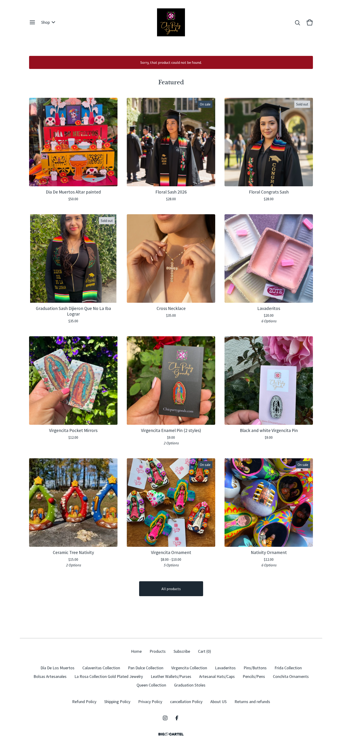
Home (136, 651)
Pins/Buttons (255, 667)
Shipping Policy (117, 701)
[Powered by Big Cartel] (171, 734)
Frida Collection (288, 667)
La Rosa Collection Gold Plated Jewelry (108, 676)
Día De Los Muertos (57, 667)
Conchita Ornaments (291, 676)
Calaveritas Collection (101, 667)
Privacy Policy (150, 701)
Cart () (204, 651)
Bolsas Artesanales (50, 676)
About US (218, 701)
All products (171, 588)
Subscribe (182, 651)
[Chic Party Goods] (171, 22)
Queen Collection (151, 685)
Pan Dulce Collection (145, 667)
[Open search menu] (297, 22)
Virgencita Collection (189, 667)
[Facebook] (176, 717)
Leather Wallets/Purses (171, 676)
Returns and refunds (252, 701)
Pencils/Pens (254, 676)
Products (158, 651)
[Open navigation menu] (32, 22)
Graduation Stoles (189, 685)
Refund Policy (84, 701)
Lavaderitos (225, 667)
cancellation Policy (186, 701)
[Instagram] (165, 717)
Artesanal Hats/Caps (217, 676)
